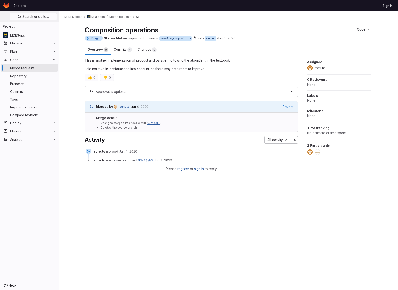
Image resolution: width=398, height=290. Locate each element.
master (210, 38)
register (183, 169)
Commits (122, 49)
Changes (146, 49)
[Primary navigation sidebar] (5, 16)
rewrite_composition (175, 38)
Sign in (388, 6)
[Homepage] (6, 5)
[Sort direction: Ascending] (294, 140)
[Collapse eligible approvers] (292, 91)
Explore (20, 6)
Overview (97, 49)
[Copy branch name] (195, 38)
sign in (199, 169)
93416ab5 (153, 123)
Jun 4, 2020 (226, 38)
